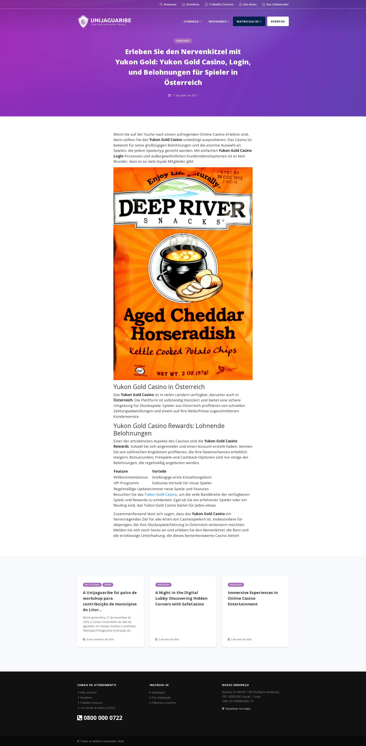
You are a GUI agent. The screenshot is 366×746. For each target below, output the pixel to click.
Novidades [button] (218, 21)
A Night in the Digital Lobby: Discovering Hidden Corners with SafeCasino (181, 598)
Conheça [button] (191, 21)
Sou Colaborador (277, 4)
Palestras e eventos (164, 702)
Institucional (92, 584)
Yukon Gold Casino (160, 494)
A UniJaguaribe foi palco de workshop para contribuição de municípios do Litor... (110, 601)
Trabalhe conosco (91, 702)
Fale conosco (88, 692)
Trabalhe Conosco (221, 4)
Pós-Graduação (161, 697)
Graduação (183, 40)
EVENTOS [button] (278, 21)
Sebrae (107, 584)
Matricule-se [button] (248, 21)
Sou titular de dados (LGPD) (97, 708)
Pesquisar (170, 4)
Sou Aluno (249, 4)
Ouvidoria (192, 4)
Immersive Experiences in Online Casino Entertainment (253, 598)
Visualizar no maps (238, 708)
